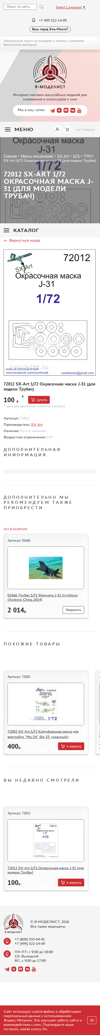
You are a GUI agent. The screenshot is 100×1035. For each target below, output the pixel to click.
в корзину (74, 746)
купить (42, 400)
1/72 (76, 156)
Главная (10, 156)
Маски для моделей (37, 156)
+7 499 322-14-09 (53, 20)
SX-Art (63, 156)
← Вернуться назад (22, 240)
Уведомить (73, 610)
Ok (92, 1020)
